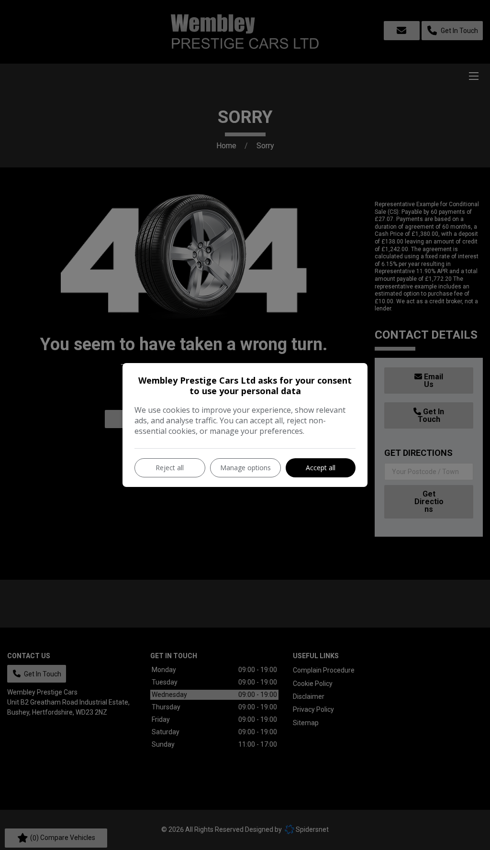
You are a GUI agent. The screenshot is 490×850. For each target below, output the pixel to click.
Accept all (320, 467)
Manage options (245, 467)
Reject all (170, 467)
